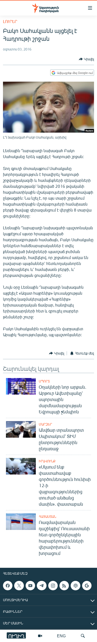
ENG (61, 635)
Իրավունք (47, 461)
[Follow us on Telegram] (41, 585)
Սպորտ (44, 381)
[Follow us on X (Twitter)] (19, 585)
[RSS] (64, 585)
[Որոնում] (82, 636)
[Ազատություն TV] (40, 636)
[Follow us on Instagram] (53, 585)
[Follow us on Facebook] (7, 585)
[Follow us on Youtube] (30, 585)
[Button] (86, 59)
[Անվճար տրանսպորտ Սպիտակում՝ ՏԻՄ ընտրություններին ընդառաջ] (21, 429)
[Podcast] (75, 585)
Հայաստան (47, 517)
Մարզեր (45, 424)
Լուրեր (10, 21)
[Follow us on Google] (87, 585)
